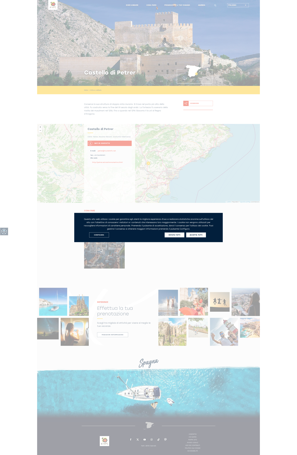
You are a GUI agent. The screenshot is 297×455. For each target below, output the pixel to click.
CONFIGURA (99, 235)
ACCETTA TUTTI (196, 235)
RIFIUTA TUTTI (174, 235)
